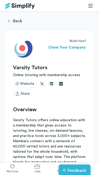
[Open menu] (90, 6)
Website (27, 84)
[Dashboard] (20, 6)
